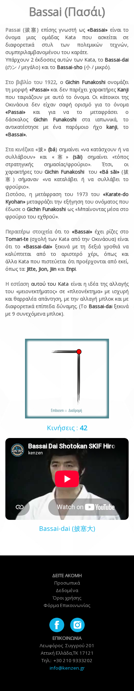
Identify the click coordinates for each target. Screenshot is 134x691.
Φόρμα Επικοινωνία (66, 605)
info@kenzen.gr (67, 668)
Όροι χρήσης (67, 598)
